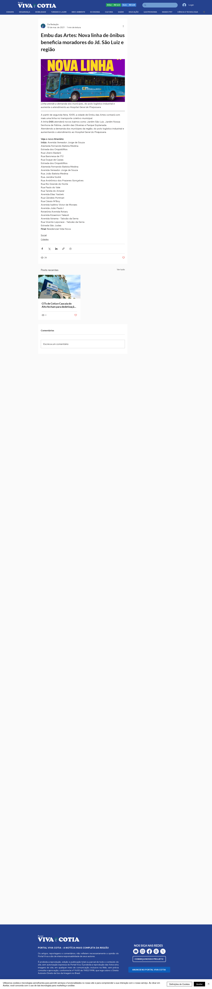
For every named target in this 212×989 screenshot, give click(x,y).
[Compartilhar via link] (63, 248)
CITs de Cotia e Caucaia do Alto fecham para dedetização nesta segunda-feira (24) (59, 305)
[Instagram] (142, 951)
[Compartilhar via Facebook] (42, 248)
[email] (135, 951)
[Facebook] (149, 951)
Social (44, 235)
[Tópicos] (156, 951)
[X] (163, 951)
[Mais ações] (123, 26)
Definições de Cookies (179, 984)
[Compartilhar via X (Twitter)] (49, 248)
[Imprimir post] (70, 248)
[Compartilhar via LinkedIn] (56, 248)
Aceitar (199, 984)
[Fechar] (208, 984)
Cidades (45, 239)
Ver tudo (121, 269)
